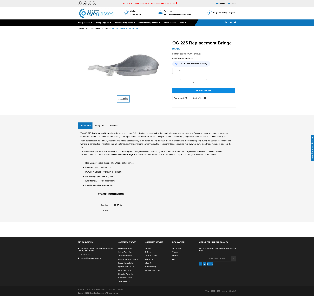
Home (80, 28)
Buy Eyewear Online (125, 248)
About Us (148, 263)
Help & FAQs (90, 289)
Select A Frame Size (125, 252)
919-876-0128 (135, 14)
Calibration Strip (150, 267)
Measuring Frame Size (125, 274)
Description (85, 126)
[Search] (226, 22)
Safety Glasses (84, 23)
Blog (173, 259)
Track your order (151, 256)
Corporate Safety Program (224, 13)
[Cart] (235, 22)
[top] (2, 290)
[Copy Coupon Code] (176, 3)
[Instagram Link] (89, 3)
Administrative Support (152, 270)
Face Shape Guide (124, 270)
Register (221, 3)
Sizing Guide (100, 126)
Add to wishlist (179, 98)
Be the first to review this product (186, 54)
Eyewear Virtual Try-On (126, 267)
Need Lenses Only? (125, 278)
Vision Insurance (124, 281)
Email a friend (198, 98)
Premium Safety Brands (148, 23)
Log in (233, 3)
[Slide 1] (123, 99)
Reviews (114, 126)
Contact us (149, 259)
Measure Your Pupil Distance (128, 259)
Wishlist (174, 252)
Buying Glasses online (126, 263)
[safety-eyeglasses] (84, 3)
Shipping (148, 248)
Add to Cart (205, 90)
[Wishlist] (231, 22)
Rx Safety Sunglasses (124, 23)
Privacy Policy (101, 289)
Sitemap (175, 256)
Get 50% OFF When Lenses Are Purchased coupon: (145, 3)
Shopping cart (177, 248)
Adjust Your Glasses (125, 256)
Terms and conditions (115, 289)
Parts (182, 23)
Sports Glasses (170, 23)
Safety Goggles (102, 23)
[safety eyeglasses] (80, 3)
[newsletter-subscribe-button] (233, 258)
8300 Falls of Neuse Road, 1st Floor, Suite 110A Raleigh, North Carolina (95, 250)
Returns (148, 252)
